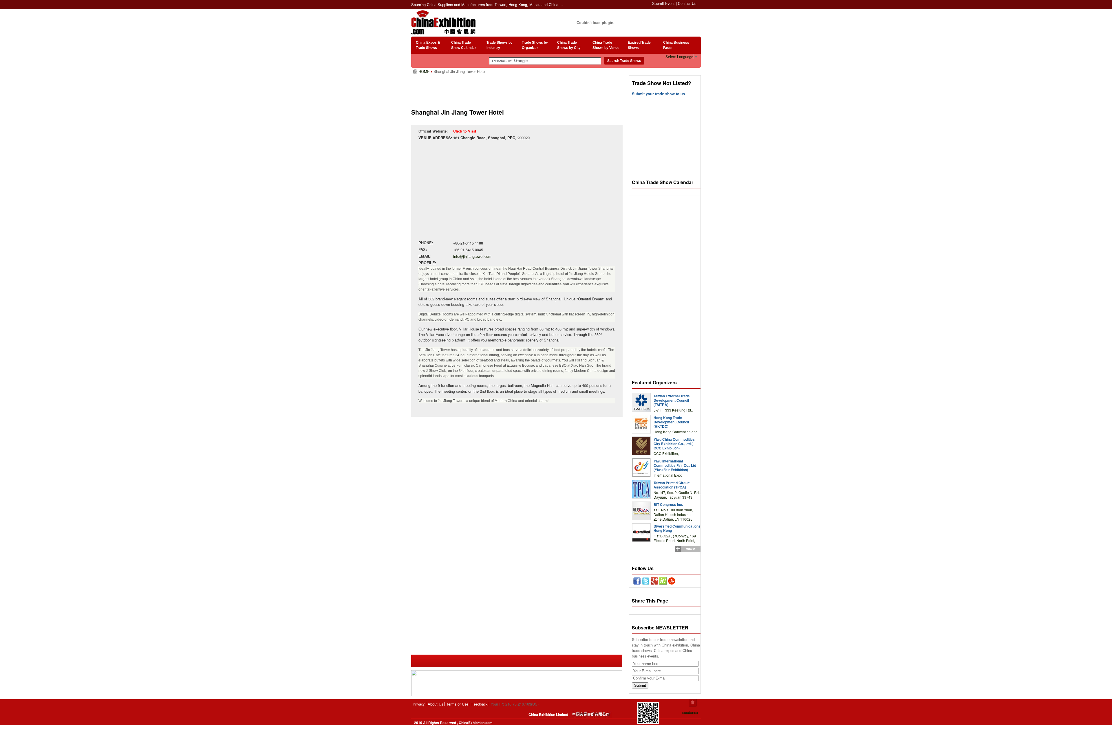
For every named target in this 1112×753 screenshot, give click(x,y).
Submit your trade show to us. (659, 93)
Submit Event (663, 3)
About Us (435, 704)
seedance (690, 712)
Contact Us (687, 3)
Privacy (419, 704)
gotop (693, 703)
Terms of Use (457, 704)
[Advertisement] (518, 90)
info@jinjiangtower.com (472, 256)
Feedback (479, 704)
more (690, 548)
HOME (424, 71)
